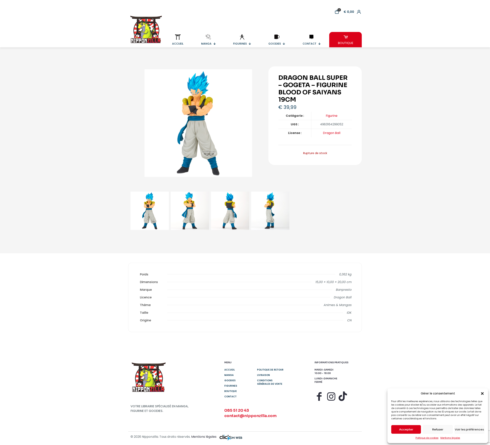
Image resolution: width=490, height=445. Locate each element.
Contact (230, 396)
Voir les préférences (469, 429)
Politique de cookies (427, 437)
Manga (229, 375)
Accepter (406, 429)
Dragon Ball (331, 133)
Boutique (230, 391)
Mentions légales (450, 437)
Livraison (263, 375)
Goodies (230, 380)
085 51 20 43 (236, 410)
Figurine (331, 115)
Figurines (230, 385)
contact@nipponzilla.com (250, 415)
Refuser (437, 429)
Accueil (229, 369)
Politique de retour (270, 369)
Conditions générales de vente (269, 382)
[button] (482, 393)
